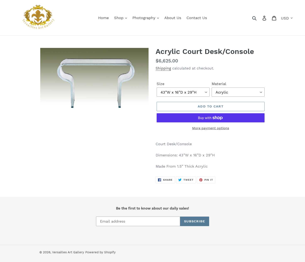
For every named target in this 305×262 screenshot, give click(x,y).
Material (219, 84)
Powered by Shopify (100, 252)
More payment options (210, 128)
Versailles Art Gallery (68, 252)
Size (160, 84)
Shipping (163, 68)
